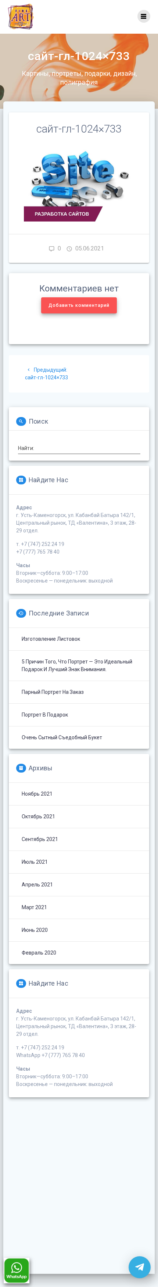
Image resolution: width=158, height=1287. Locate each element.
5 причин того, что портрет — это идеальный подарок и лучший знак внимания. (77, 665)
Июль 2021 (35, 862)
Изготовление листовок (51, 639)
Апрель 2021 (37, 885)
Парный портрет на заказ (53, 692)
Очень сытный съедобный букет (62, 737)
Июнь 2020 (35, 930)
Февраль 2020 (39, 953)
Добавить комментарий (79, 305)
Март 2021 (34, 907)
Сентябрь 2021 (40, 839)
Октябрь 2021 (38, 816)
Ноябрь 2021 (37, 794)
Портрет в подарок (45, 715)
